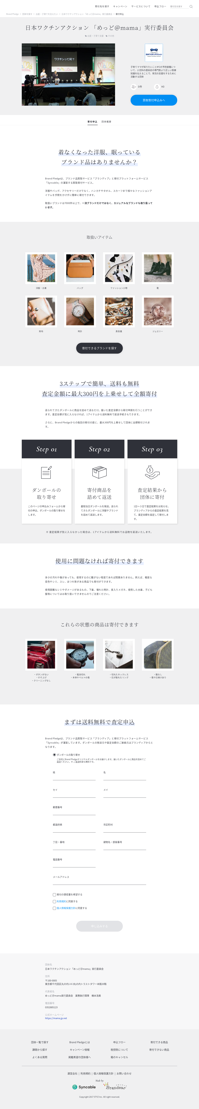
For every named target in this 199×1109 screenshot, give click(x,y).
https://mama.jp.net (56, 1018)
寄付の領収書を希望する (69, 894)
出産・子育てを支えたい (47, 13)
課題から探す (39, 1049)
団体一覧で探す (40, 1042)
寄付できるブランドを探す (99, 348)
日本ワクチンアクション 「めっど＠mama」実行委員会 (87, 13)
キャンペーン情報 (80, 1049)
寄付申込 (92, 121)
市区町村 (108, 824)
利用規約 (61, 901)
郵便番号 (57, 807)
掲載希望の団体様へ (79, 1057)
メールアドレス (61, 877)
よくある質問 (39, 1057)
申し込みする (99, 926)
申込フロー (160, 6)
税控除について (119, 1049)
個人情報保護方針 (66, 908)
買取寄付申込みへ (154, 100)
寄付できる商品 (159, 1042)
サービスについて (140, 6)
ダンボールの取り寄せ (68, 754)
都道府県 (57, 824)
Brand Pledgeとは (79, 1042)
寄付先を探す (102, 6)
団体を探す (27, 13)
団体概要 (106, 121)
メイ (105, 789)
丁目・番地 (59, 842)
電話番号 (57, 859)
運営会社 (72, 1073)
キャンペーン (120, 6)
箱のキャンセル (119, 1057)
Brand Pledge (12, 13)
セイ (55, 789)
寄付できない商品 (159, 1049)
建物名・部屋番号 (112, 842)
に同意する (67, 901)
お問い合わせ (124, 1073)
